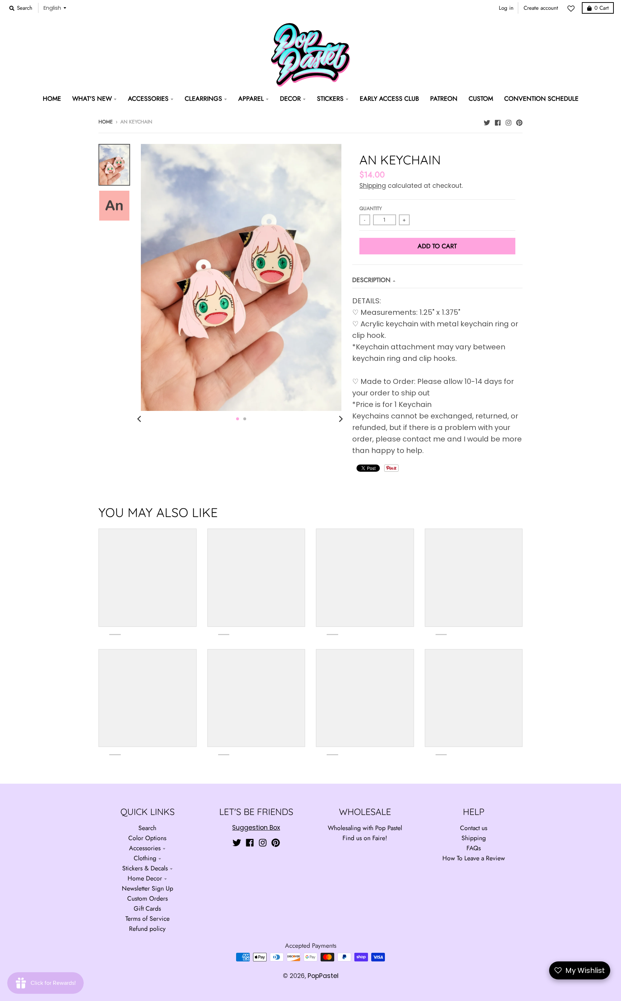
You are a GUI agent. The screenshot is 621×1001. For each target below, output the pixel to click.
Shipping (372, 185)
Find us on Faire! (364, 838)
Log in (506, 8)
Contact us (473, 828)
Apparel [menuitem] (251, 98)
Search (147, 828)
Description (371, 280)
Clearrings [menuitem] (203, 98)
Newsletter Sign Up (147, 888)
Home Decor (145, 878)
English (52, 8)
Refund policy (147, 928)
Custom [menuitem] (481, 98)
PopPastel (323, 975)
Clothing (145, 858)
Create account (541, 8)
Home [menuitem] (52, 98)
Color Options (147, 838)
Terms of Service (147, 918)
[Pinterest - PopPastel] (519, 121)
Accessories (145, 848)
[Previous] (140, 419)
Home (105, 121)
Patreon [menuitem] (443, 98)
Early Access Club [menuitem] (389, 98)
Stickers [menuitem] (330, 98)
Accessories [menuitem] (148, 98)
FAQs (473, 848)
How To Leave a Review (473, 858)
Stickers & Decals (145, 868)
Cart (601, 8)
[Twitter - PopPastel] (487, 121)
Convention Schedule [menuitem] (541, 98)
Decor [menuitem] (290, 98)
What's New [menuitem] (92, 98)
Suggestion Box (256, 827)
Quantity (370, 208)
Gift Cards (147, 908)
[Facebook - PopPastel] (497, 121)
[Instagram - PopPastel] (508, 121)
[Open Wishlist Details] (573, 8)
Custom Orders (147, 898)
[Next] (341, 419)
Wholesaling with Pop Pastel (365, 828)
